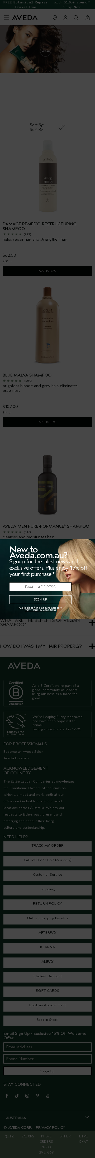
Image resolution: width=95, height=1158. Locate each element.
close (74, 543)
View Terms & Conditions (40, 610)
